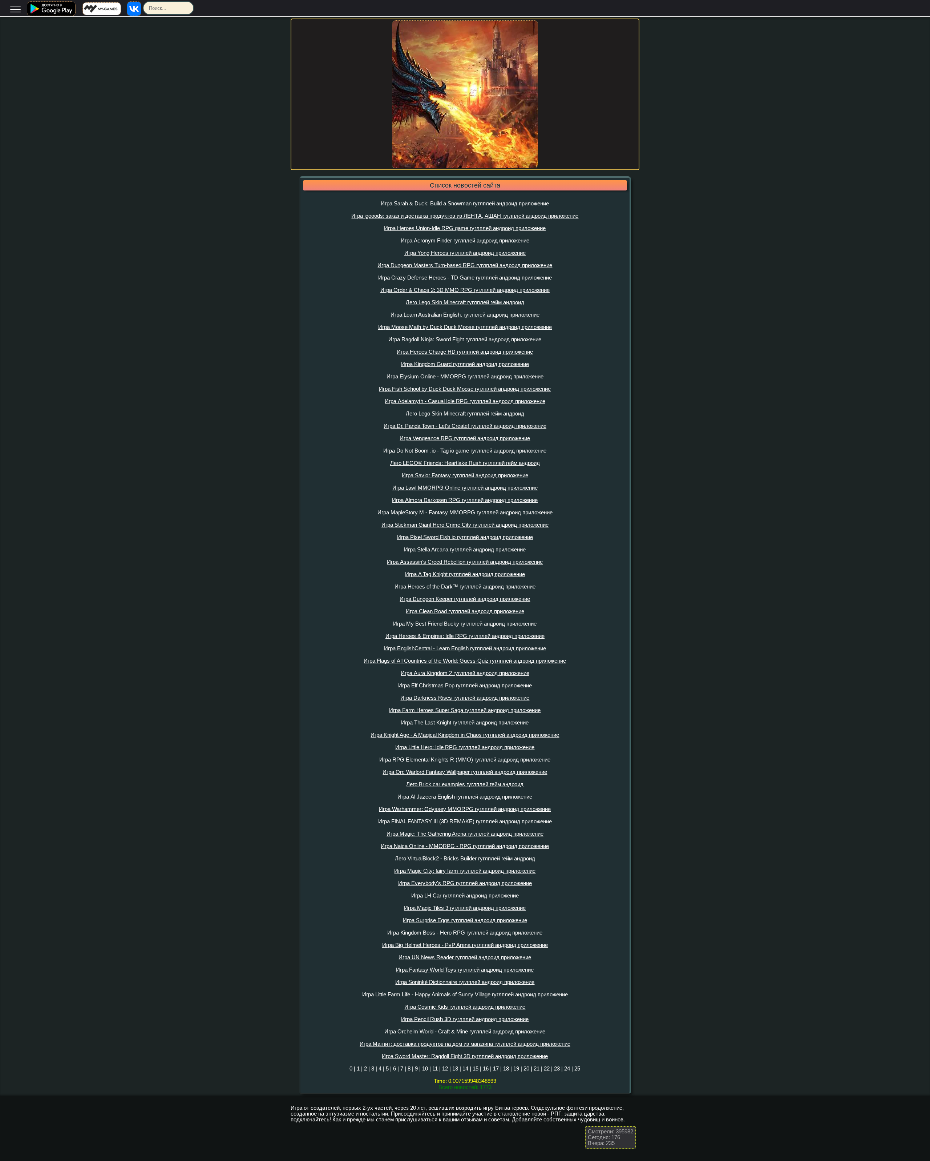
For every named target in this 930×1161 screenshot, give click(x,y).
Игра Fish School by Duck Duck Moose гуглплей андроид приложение (465, 389)
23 (557, 1068)
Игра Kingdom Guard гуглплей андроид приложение (465, 364)
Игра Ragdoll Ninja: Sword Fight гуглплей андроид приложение (464, 339)
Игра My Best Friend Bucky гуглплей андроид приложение (465, 623)
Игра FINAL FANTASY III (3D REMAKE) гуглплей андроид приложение (465, 821)
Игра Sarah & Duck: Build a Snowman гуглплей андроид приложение (465, 203)
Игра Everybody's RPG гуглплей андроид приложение (465, 883)
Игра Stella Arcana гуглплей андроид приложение (465, 549)
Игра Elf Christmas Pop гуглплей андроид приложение (465, 685)
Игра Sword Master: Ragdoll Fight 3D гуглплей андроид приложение (465, 1056)
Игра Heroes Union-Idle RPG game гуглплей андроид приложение (465, 228)
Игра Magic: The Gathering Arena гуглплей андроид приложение (465, 834)
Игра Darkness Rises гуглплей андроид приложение (464, 698)
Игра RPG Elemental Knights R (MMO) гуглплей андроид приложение (464, 759)
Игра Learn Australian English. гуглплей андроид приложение (465, 315)
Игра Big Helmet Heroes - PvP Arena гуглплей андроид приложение (465, 945)
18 (506, 1068)
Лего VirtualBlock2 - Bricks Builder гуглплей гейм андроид (465, 858)
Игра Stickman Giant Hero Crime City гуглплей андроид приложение (465, 525)
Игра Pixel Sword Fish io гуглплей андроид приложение (465, 537)
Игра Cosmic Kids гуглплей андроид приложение (464, 1007)
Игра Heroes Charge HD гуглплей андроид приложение (465, 352)
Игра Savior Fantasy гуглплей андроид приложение (465, 475)
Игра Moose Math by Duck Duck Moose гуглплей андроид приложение (465, 327)
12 (445, 1068)
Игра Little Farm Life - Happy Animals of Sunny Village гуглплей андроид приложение (465, 994)
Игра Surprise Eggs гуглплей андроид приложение (465, 920)
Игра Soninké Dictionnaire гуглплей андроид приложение (464, 982)
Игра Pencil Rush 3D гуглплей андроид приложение (465, 1019)
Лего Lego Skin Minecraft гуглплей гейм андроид (465, 302)
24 (567, 1068)
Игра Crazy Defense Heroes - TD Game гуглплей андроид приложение (465, 277)
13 (455, 1068)
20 (526, 1068)
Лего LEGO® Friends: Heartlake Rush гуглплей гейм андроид (465, 463)
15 (475, 1068)
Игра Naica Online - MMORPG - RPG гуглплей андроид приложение (465, 846)
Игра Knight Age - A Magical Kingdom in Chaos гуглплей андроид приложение (465, 735)
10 (425, 1068)
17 (496, 1068)
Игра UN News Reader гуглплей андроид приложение (465, 957)
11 (435, 1068)
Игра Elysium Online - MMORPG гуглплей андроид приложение (465, 376)
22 (547, 1068)
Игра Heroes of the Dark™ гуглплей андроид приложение (465, 586)
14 (465, 1068)
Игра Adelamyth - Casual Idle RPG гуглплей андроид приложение (465, 401)
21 (536, 1068)
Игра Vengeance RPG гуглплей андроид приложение (465, 438)
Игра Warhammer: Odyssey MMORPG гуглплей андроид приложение (465, 809)
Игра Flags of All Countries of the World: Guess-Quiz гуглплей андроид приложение (465, 661)
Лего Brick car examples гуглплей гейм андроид (464, 784)
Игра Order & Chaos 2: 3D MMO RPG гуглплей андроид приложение (465, 290)
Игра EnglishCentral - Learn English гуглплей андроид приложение (465, 648)
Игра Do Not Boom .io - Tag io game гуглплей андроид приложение (464, 450)
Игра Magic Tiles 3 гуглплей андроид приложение (465, 908)
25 (577, 1068)
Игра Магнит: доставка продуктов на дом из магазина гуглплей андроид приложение (465, 1044)
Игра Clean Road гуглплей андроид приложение (465, 611)
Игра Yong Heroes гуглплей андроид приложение (465, 253)
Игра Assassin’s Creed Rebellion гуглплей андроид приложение (465, 562)
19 (516, 1068)
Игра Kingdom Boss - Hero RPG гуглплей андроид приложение (464, 932)
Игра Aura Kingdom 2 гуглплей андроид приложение (465, 673)
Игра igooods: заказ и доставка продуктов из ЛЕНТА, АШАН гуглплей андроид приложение (464, 216)
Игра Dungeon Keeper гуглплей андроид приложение (465, 599)
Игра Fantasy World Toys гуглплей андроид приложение (465, 970)
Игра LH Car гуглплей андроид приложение (465, 895)
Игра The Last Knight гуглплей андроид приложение (465, 722)
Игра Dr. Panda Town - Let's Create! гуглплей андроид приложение (465, 426)
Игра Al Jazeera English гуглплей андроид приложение (464, 797)
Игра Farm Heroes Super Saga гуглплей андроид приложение (465, 710)
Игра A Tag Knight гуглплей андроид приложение (465, 574)
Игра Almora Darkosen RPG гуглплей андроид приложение (465, 500)
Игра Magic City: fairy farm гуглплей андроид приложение (464, 871)
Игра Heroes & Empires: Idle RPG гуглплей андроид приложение (465, 636)
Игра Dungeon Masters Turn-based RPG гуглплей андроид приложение (464, 265)
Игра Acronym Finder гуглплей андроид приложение (465, 240)
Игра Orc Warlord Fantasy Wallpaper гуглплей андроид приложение (465, 772)
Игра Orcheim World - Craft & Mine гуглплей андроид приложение (464, 1031)
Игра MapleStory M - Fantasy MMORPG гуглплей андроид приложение (465, 512)
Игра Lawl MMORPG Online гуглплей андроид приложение (465, 488)
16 (486, 1068)
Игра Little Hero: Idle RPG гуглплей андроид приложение (464, 747)
